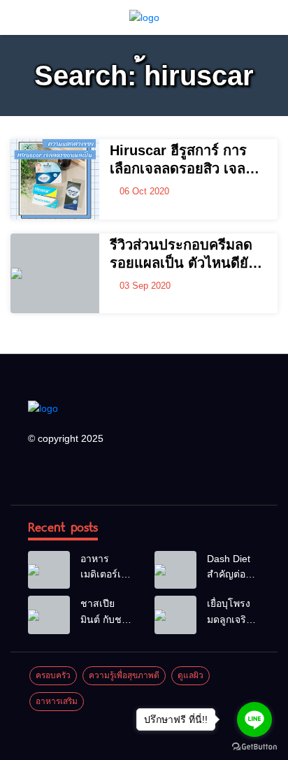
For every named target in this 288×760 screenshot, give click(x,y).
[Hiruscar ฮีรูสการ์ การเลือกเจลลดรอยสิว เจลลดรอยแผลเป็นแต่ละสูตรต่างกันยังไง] (54, 179)
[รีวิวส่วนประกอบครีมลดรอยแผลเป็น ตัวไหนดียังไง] (54, 274)
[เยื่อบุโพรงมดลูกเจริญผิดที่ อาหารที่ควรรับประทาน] (175, 614)
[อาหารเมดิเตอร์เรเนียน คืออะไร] (49, 570)
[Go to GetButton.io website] (254, 746)
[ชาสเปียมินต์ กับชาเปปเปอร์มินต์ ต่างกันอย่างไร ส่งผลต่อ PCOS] (49, 614)
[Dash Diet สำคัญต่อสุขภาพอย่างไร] (175, 570)
